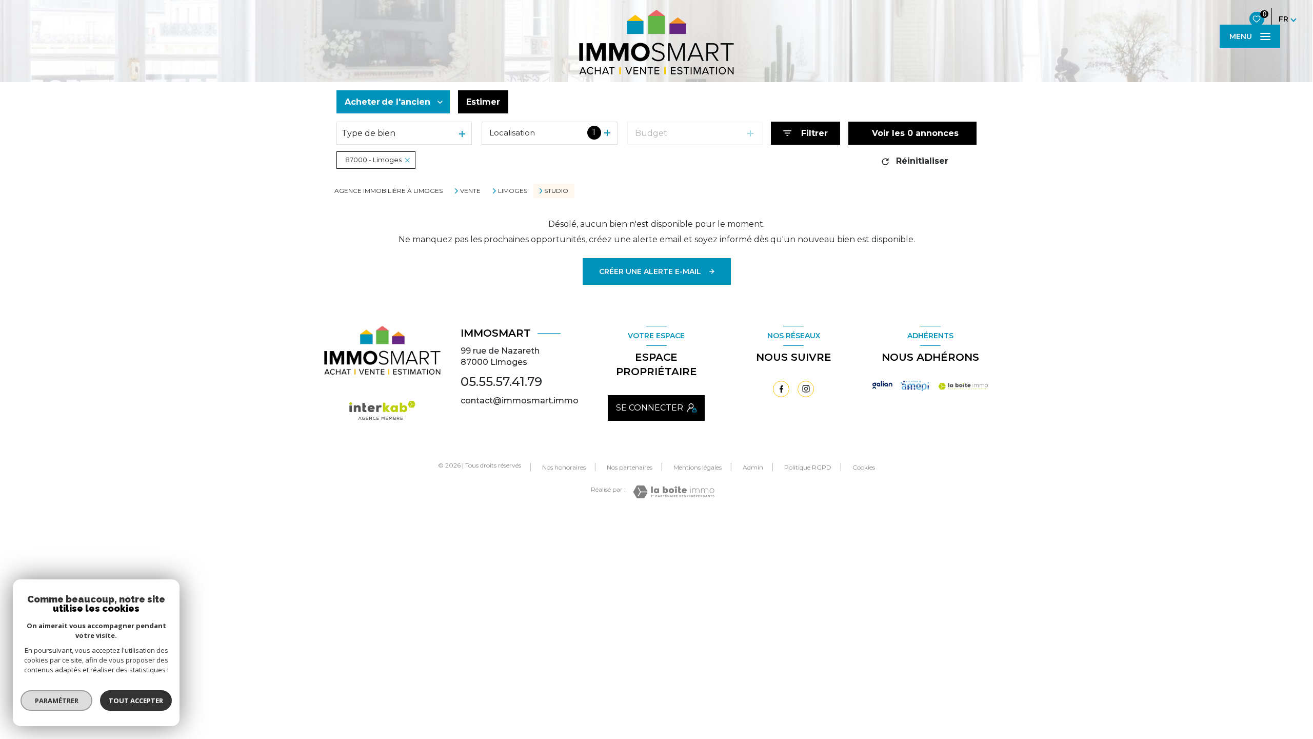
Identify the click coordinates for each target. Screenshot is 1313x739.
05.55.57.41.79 (501, 381)
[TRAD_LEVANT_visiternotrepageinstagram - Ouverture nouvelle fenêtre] (806, 389)
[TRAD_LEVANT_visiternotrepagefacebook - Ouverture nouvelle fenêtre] (781, 389)
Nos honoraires (564, 467)
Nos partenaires (629, 467)
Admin (753, 467)
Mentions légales (697, 467)
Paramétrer (56, 700)
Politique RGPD (807, 467)
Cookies (863, 467)
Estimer (483, 102)
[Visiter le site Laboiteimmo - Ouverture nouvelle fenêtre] (674, 491)
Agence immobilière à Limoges (388, 191)
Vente (470, 191)
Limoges (512, 191)
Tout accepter (136, 700)
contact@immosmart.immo (520, 400)
